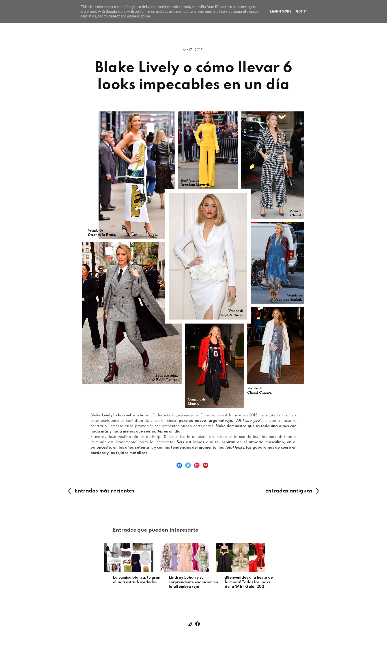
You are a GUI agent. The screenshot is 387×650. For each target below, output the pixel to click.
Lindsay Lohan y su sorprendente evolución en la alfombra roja (193, 582)
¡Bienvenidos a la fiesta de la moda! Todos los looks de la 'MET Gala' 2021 (249, 582)
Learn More (280, 11)
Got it (301, 11)
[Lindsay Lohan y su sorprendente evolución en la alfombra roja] (193, 557)
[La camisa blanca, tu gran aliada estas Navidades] (137, 557)
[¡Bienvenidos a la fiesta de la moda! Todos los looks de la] (249, 557)
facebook (197, 623)
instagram (189, 623)
